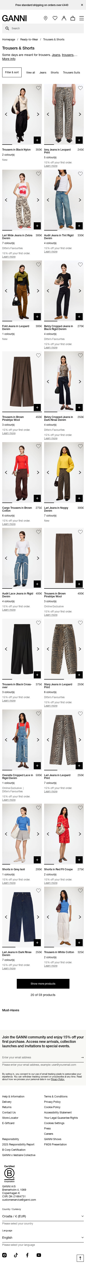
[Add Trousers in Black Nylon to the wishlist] (38, 88)
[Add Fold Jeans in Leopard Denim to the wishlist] (38, 264)
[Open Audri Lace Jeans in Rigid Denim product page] (22, 558)
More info (8, 59)
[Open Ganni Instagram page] (4, 1255)
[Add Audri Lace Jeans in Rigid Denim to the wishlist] (38, 532)
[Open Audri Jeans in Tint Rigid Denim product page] (64, 200)
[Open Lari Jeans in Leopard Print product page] (64, 740)
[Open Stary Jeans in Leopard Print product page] (64, 649)
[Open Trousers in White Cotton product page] (64, 917)
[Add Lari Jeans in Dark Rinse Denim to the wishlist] (38, 890)
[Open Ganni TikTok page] (16, 1255)
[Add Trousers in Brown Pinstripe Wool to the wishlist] (38, 355)
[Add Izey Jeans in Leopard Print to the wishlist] (80, 88)
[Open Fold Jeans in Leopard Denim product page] (22, 290)
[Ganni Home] (14, 18)
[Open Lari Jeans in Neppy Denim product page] (64, 472)
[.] (43, 5)
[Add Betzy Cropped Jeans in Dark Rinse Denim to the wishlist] (80, 355)
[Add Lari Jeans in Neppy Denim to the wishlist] (80, 446)
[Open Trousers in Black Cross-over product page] (22, 649)
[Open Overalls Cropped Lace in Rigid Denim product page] (22, 740)
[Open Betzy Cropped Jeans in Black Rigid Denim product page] (64, 290)
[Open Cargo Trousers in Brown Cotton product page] (22, 472)
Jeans (42, 72)
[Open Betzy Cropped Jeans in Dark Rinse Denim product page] (64, 381)
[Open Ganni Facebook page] (27, 1255)
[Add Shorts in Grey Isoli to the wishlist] (38, 807)
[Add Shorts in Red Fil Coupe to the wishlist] (80, 807)
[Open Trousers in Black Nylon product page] (22, 114)
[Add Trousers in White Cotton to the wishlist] (80, 890)
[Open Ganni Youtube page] (38, 1255)
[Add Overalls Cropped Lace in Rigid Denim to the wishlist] (38, 713)
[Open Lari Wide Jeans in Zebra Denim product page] (22, 200)
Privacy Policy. (58, 1079)
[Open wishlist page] (55, 18)
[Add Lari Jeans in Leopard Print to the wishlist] (80, 713)
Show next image (38, 114)
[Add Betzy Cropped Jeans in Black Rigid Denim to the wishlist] (80, 264)
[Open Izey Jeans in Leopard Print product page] (64, 114)
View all (30, 72)
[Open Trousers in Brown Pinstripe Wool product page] (22, 381)
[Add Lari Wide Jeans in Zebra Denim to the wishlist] (38, 173)
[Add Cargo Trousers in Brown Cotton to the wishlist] (38, 446)
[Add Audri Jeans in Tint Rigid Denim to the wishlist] (80, 173)
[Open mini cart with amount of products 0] (72, 18)
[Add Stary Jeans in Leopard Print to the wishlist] (80, 622)
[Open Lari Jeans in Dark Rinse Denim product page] (22, 917)
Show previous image (6, 114)
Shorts (55, 72)
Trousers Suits (71, 72)
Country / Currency (11, 1209)
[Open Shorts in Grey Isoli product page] (22, 834)
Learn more (50, 165)
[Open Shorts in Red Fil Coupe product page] (64, 834)
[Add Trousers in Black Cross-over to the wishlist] (38, 622)
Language (7, 1230)
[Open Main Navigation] (81, 18)
